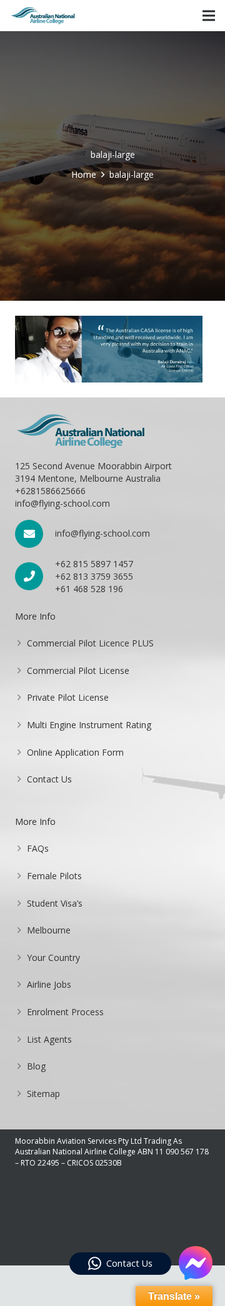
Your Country (53, 957)
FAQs (38, 848)
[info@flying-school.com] (35, 534)
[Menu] (208, 15)
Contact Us (49, 779)
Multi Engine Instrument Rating (89, 725)
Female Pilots (54, 876)
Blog (36, 1066)
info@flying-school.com (102, 533)
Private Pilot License (68, 697)
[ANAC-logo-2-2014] (43, 15)
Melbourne (49, 930)
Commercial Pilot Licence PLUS (90, 643)
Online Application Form (75, 752)
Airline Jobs (49, 984)
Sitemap (43, 1093)
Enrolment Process (65, 1012)
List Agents (49, 1039)
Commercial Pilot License (78, 670)
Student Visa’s (54, 903)
